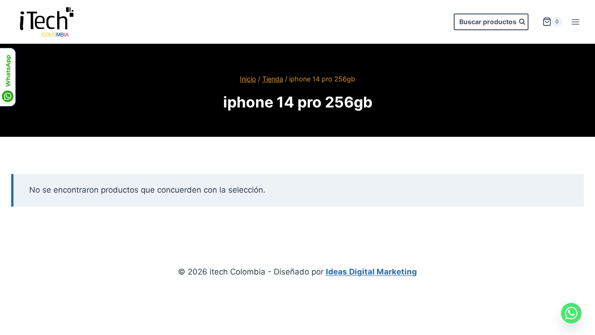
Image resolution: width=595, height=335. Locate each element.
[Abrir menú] (575, 21)
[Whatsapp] (571, 313)
